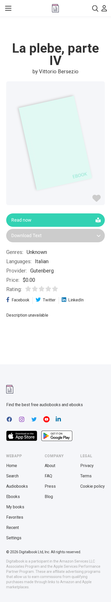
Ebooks (13, 496)
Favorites (14, 517)
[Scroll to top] (102, 590)
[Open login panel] (104, 8)
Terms (86, 475)
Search (12, 475)
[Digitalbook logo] (55, 8)
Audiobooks (17, 486)
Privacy (87, 465)
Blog (49, 496)
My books (15, 506)
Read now (21, 220)
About (50, 465)
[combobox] (95, 8)
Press (50, 486)
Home (11, 465)
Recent (12, 527)
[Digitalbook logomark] (9, 389)
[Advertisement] (55, 29)
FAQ (48, 475)
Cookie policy (92, 486)
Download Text (26, 235)
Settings (13, 537)
